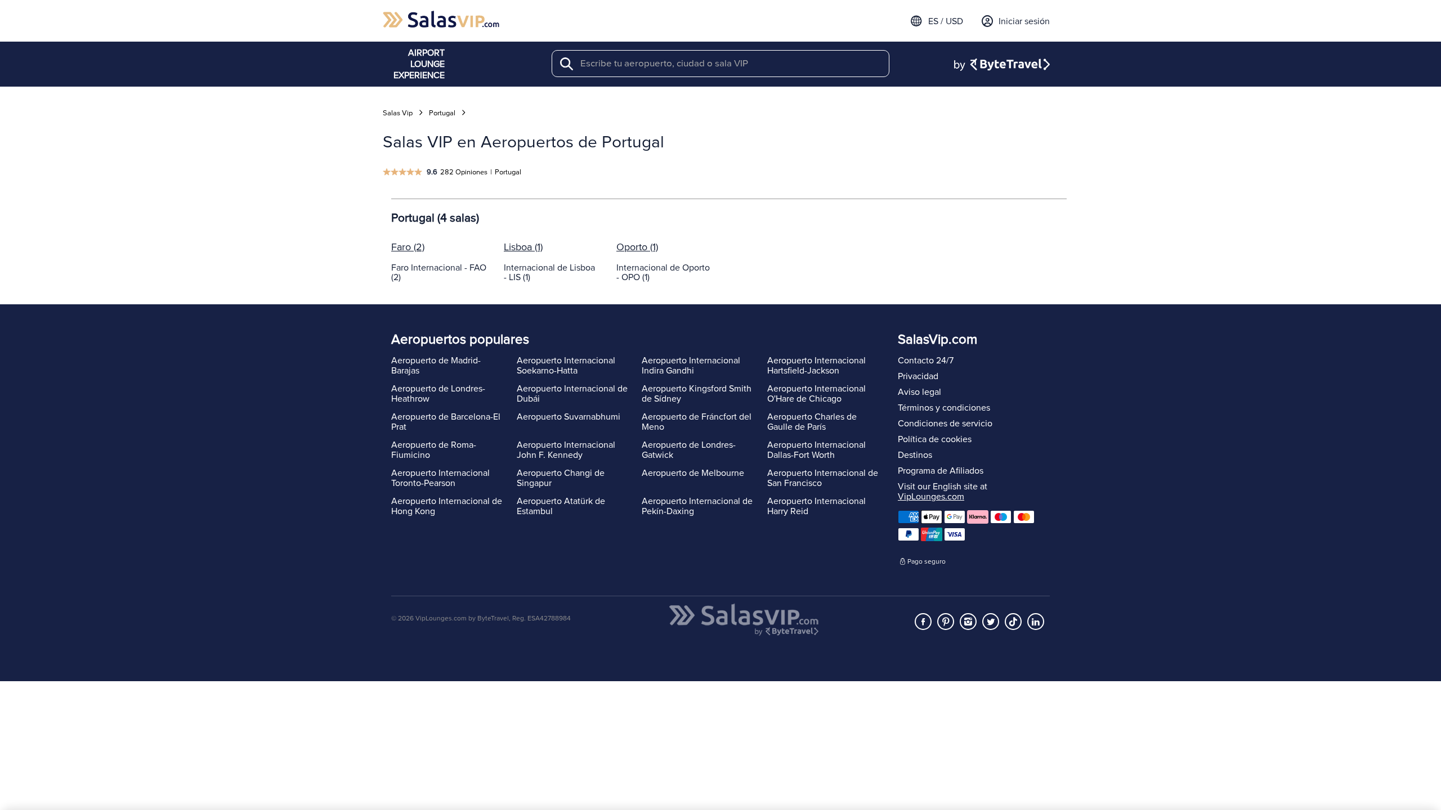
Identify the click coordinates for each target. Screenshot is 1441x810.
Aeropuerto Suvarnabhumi (568, 416)
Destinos (915, 455)
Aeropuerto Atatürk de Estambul (561, 506)
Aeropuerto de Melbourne (693, 473)
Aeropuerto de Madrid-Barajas (436, 365)
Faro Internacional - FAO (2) (438, 272)
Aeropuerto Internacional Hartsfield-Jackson (816, 365)
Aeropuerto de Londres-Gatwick (689, 450)
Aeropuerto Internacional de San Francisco (822, 478)
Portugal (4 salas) (435, 218)
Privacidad (918, 376)
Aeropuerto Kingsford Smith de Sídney (696, 393)
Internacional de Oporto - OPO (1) (663, 272)
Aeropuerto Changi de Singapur (561, 478)
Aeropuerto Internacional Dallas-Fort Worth (816, 450)
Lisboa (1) (523, 247)
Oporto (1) (637, 247)
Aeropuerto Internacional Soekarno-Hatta (566, 365)
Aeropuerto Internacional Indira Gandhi (691, 365)
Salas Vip (398, 113)
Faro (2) (407, 247)
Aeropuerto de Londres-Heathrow (438, 393)
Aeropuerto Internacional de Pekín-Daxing (697, 506)
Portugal (442, 113)
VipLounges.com (931, 496)
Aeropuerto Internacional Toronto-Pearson (440, 478)
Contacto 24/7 (926, 360)
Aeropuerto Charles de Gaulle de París (812, 422)
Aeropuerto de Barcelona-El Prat (445, 422)
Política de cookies (935, 439)
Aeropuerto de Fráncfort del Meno (696, 422)
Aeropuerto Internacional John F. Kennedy (566, 450)
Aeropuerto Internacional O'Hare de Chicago (816, 393)
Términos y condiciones (944, 407)
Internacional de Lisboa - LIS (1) (549, 272)
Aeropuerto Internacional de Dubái (572, 393)
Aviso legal (919, 392)
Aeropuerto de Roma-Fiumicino (433, 450)
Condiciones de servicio (945, 423)
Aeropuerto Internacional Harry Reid (816, 506)
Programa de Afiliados (940, 470)
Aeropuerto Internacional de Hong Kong (446, 506)
